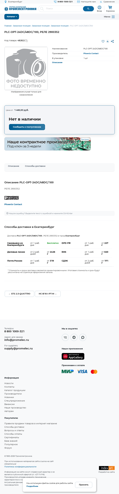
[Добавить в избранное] (103, 41)
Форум (8, 448)
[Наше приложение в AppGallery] (73, 356)
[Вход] (99, 7)
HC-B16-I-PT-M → (48, 294)
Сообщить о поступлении (27, 127)
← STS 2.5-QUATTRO (19, 294)
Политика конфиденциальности (20, 466)
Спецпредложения (14, 401)
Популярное (11, 445)
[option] (26, 68)
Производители (13, 394)
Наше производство (15, 408)
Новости (8, 383)
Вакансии (9, 404)
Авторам (9, 411)
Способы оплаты (13, 434)
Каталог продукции (14, 390)
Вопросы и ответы (14, 431)
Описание (57, 63)
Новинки (9, 397)
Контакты (9, 387)
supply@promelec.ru (18, 348)
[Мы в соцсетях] (65, 337)
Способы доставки (35, 166)
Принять (83, 485)
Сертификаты (11, 438)
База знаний (10, 441)
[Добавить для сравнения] (108, 41)
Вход (99, 11)
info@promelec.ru (16, 340)
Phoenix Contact (91, 53)
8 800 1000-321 (14, 331)
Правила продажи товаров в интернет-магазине (30, 424)
